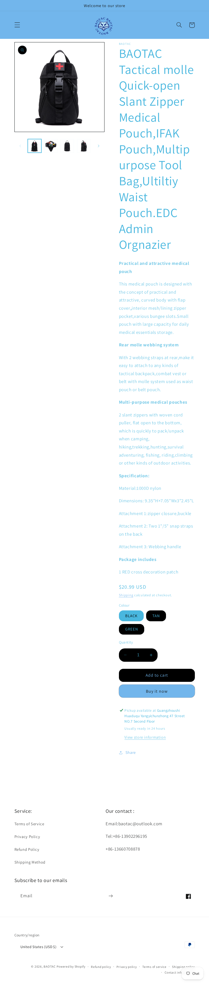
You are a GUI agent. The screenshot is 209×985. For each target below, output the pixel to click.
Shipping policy (183, 967)
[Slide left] (20, 146)
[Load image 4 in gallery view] (84, 146)
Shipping (126, 595)
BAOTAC (50, 966)
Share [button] (130, 752)
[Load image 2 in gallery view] (51, 146)
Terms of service (154, 967)
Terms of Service (29, 823)
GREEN (131, 629)
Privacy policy (126, 967)
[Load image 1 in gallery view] (34, 146)
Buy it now (157, 691)
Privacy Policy (27, 836)
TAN (156, 615)
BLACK (131, 615)
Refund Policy (26, 849)
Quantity (126, 642)
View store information (145, 737)
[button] (17, 25)
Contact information (180, 972)
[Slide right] (98, 146)
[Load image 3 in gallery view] (67, 146)
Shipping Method (29, 862)
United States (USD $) (38, 946)
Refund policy (101, 967)
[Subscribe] (110, 895)
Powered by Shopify (71, 966)
